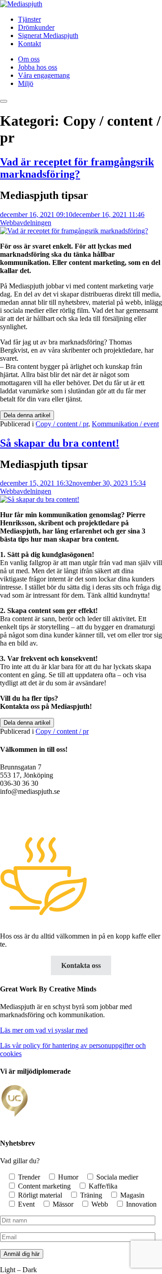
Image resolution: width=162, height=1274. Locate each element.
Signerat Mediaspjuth (48, 35)
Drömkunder (36, 27)
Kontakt (29, 43)
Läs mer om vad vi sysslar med (44, 1030)
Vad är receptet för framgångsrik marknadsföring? (77, 168)
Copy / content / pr (62, 424)
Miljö (25, 83)
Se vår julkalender (28, 815)
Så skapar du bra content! (59, 443)
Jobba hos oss (37, 67)
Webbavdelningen (25, 222)
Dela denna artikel (27, 415)
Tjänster (29, 19)
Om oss (29, 59)
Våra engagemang (44, 75)
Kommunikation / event (125, 424)
